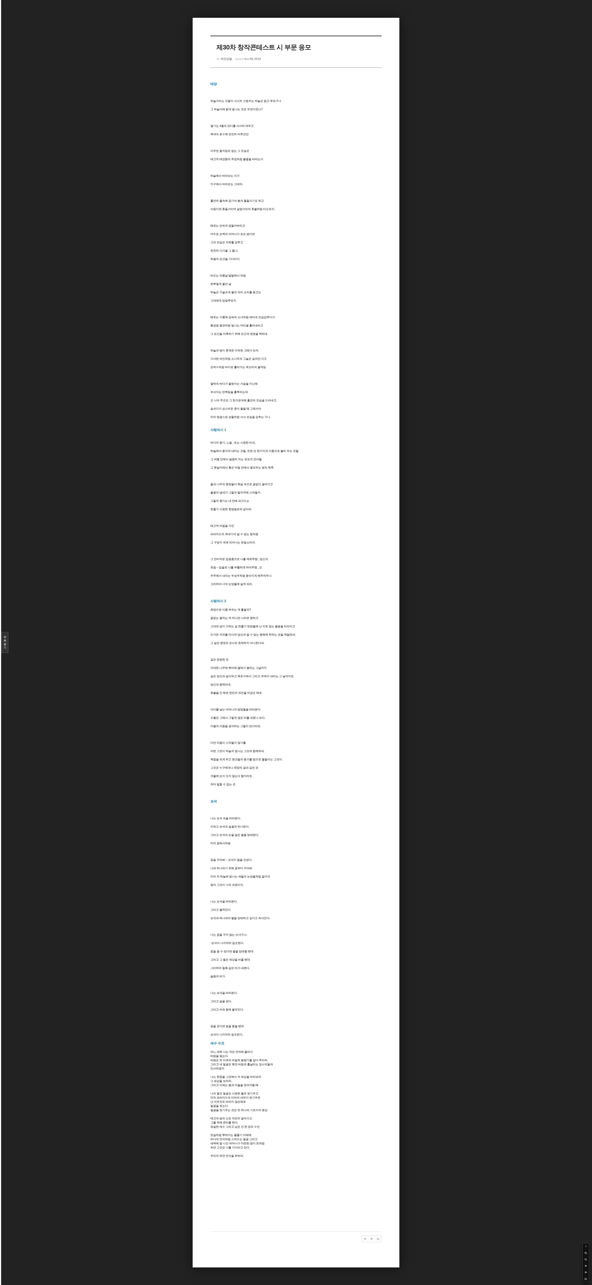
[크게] (586, 1253)
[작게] (586, 1259)
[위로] (586, 1266)
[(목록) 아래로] (586, 1272)
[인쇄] (586, 1279)
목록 (4, 642)
